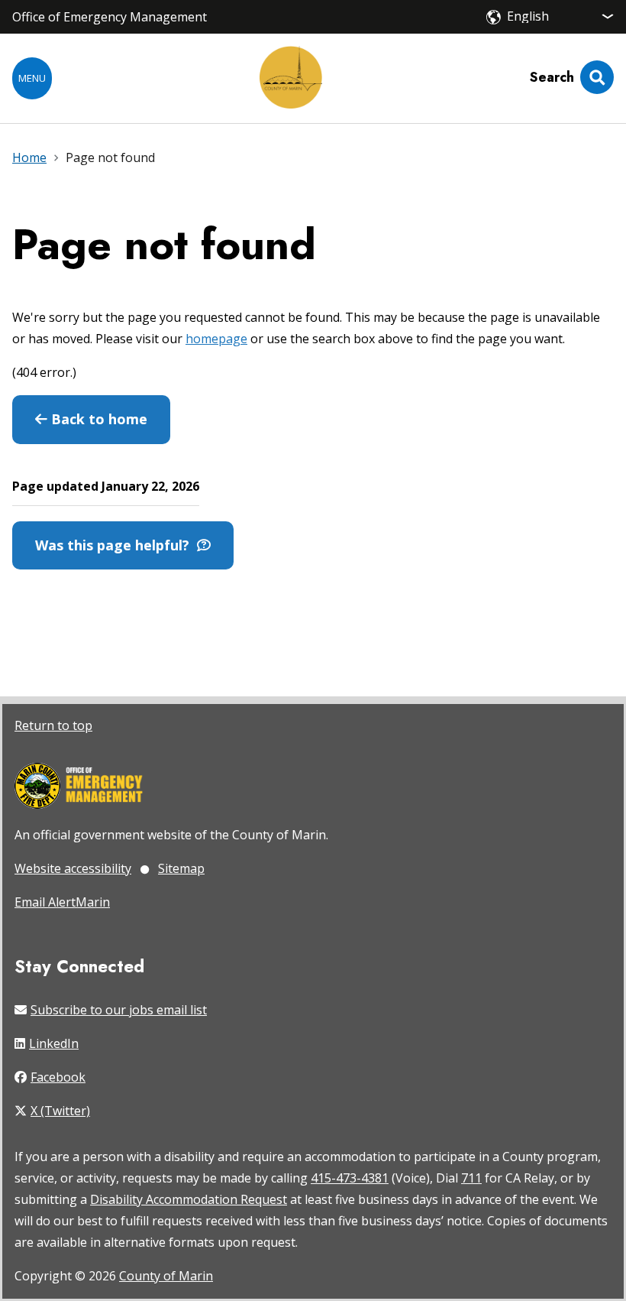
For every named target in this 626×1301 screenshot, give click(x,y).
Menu (32, 78)
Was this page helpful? (116, 545)
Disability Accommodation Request (188, 1199)
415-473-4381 (350, 1178)
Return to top (53, 725)
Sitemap (181, 868)
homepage (216, 338)
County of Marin (166, 1275)
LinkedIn (54, 1043)
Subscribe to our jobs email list (119, 1009)
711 (471, 1178)
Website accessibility (73, 868)
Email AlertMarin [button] (62, 902)
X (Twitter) (60, 1110)
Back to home (97, 419)
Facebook (58, 1077)
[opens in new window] (79, 787)
